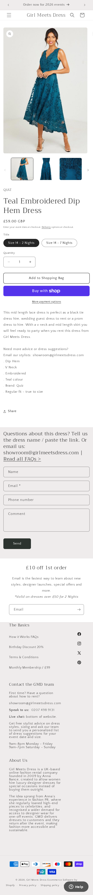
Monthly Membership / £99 (29, 667)
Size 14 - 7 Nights (59, 243)
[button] (9, 15)
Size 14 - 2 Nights (21, 243)
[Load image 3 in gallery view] (71, 169)
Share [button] (12, 411)
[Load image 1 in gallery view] (22, 169)
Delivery (46, 227)
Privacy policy (28, 885)
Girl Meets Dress (36, 880)
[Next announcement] (85, 5)
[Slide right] (88, 170)
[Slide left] (5, 170)
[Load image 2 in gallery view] (46, 169)
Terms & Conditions (24, 657)
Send (17, 543)
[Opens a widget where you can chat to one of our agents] (76, 887)
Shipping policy (50, 885)
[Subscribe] (79, 609)
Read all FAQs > (22, 459)
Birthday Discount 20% (26, 647)
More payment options (46, 301)
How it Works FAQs (24, 637)
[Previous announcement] (8, 5)
